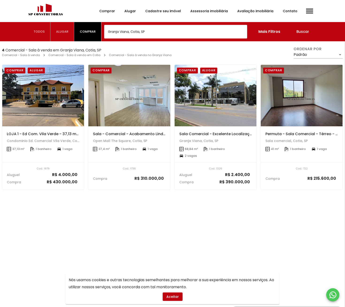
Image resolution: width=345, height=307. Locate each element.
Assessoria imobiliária (209, 11)
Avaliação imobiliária (255, 11)
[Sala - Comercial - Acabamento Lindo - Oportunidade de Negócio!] (129, 95)
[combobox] (175, 31)
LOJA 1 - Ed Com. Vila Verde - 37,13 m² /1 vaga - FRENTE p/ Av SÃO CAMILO (76, 134)
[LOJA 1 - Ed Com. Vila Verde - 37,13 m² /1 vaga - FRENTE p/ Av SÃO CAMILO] (43, 95)
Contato (290, 11)
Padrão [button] (300, 54)
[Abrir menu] (309, 11)
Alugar (130, 11)
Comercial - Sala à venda (21, 55)
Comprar (107, 11)
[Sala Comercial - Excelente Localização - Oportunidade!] (216, 95)
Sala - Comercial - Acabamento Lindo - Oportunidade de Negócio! (157, 134)
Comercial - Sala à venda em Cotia (74, 55)
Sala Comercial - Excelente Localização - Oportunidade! (233, 134)
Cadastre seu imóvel (163, 11)
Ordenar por (308, 49)
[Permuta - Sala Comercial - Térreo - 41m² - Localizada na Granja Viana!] (302, 95)
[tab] (39, 31)
